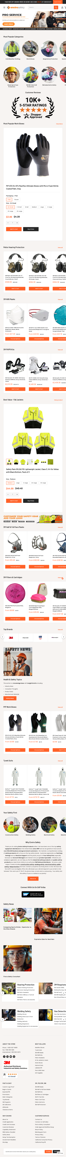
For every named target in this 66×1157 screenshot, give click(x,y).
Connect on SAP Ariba (41, 1122)
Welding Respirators (23, 1024)
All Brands (5, 1107)
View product (58, 400)
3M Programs (6, 1102)
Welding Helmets (22, 1021)
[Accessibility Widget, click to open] (62, 578)
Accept (48, 1151)
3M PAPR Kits (38, 1055)
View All (60, 629)
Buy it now (31, 229)
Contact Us (38, 1119)
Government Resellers (9, 1140)
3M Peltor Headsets (23, 992)
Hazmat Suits (39, 1065)
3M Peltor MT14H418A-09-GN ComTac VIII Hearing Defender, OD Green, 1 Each (38, 277)
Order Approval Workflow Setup (44, 1127)
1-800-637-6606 (12, 1047)
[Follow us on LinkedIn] (14, 1056)
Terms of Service (40, 1137)
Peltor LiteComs (40, 1102)
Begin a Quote (7, 1089)
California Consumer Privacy (43, 1140)
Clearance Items (8, 1110)
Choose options (15, 339)
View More (59, 124)
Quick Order (57, 2)
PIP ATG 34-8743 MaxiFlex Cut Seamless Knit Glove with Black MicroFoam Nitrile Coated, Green (39, 737)
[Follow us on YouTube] (11, 1056)
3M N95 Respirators (59, 995)
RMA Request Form (40, 1132)
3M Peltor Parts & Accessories (26, 1000)
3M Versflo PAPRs (59, 987)
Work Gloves (39, 1063)
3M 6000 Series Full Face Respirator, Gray (36, 556)
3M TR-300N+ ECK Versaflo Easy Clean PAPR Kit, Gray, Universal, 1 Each (38, 379)
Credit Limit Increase (9, 1124)
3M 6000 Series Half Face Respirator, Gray (12, 556)
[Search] (56, 7)
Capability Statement (9, 1129)
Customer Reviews (8, 1127)
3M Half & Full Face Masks (42, 1089)
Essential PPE (6, 1092)
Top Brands (6, 1099)
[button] (63, 637)
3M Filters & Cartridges (42, 1094)
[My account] (62, 7)
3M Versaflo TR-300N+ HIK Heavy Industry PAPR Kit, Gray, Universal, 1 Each (15, 379)
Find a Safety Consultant (11, 976)
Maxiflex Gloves (39, 1047)
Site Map (5, 1142)
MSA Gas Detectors (60, 1019)
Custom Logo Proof (8, 1087)
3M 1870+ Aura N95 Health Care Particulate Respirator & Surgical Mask (39, 329)
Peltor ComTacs (40, 1099)
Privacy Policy (39, 1134)
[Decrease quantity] (8, 223)
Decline (56, 1151)
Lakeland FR (38, 1068)
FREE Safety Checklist (9, 1132)
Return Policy (39, 1129)
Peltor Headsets (40, 1058)
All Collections (7, 1104)
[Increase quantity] (17, 223)
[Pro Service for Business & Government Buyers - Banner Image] (33, 12)
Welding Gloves (21, 1014)
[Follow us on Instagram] (7, 1056)
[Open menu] (4, 7)
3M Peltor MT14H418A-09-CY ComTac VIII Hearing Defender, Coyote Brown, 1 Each (14, 277)
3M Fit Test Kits (39, 1097)
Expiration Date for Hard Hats (44, 939)
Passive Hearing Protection (25, 987)
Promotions (6, 1094)
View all (60, 247)
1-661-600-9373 (15, 1052)
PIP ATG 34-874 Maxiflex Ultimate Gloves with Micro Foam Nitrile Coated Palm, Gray (15, 737)
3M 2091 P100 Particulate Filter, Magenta (14, 606)
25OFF (39, 2)
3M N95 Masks (39, 1053)
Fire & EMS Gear (39, 1070)
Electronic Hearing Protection (26, 990)
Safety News (10, 698)
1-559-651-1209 (9, 1050)
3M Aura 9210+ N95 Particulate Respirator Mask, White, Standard (14, 329)
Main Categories (7, 1097)
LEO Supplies (39, 1073)
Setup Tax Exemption (9, 1137)
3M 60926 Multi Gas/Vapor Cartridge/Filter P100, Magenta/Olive (37, 607)
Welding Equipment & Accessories (27, 1026)
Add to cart (14, 229)
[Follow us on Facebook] (4, 1056)
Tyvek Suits (38, 1050)
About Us (33, 879)
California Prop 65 (40, 1142)
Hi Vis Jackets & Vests (41, 1060)
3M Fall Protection (40, 1104)
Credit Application (8, 1122)
